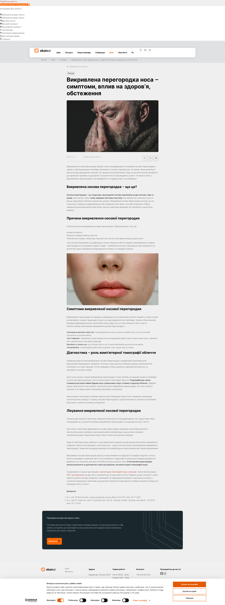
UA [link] (149, 50)
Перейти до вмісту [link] (8, 1)
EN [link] (145, 50)
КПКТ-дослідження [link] (75, 475)
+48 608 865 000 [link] (143, 575)
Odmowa (189, 598)
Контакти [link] (69, 571)
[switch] (83, 600)
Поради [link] (63, 60)
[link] (15, 4)
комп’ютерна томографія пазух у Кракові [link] (118, 472)
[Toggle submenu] (69, 58)
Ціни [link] (67, 568)
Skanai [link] (44, 60)
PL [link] (141, 50)
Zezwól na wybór (190, 591)
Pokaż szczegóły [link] (140, 600)
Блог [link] (53, 60)
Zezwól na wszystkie (189, 584)
